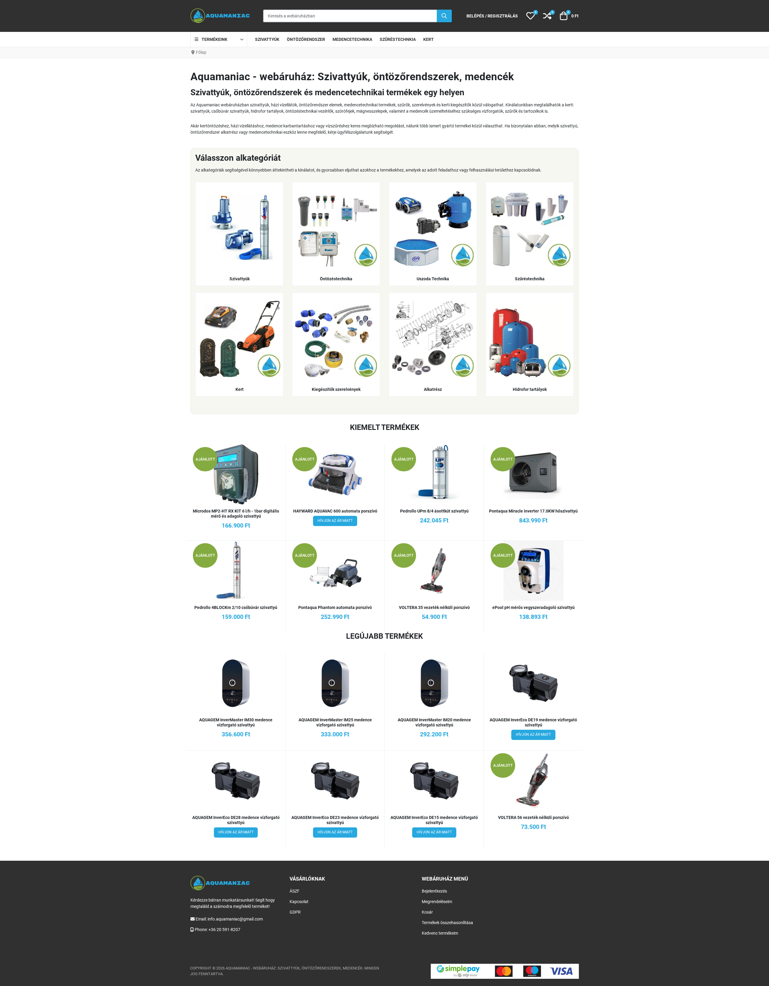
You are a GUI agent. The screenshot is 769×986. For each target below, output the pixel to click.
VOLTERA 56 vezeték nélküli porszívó (533, 817)
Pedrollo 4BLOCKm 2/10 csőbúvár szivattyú (235, 607)
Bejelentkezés (434, 891)
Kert (240, 389)
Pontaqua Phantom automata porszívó (335, 607)
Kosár (427, 912)
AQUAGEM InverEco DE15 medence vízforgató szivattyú (434, 820)
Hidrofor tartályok (530, 389)
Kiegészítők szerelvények (336, 389)
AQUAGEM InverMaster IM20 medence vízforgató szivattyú (434, 722)
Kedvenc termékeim (440, 933)
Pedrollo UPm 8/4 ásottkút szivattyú (434, 511)
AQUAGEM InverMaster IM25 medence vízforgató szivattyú (335, 722)
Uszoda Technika (433, 278)
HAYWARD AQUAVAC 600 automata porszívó (335, 511)
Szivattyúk (239, 278)
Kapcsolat (299, 901)
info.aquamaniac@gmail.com (235, 919)
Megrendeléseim (437, 901)
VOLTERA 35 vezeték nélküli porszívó (434, 607)
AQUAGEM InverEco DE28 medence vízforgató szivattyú (236, 820)
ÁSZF (294, 891)
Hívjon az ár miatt (335, 521)
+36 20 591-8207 (224, 929)
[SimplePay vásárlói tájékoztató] (505, 971)
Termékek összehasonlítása (447, 922)
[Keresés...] (444, 16)
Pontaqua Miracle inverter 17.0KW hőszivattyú (533, 511)
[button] (530, 16)
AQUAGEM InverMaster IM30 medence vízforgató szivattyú (235, 722)
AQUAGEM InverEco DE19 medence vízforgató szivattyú (533, 722)
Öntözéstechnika (336, 278)
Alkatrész (433, 389)
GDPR (295, 912)
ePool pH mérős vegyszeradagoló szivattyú (533, 607)
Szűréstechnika (530, 278)
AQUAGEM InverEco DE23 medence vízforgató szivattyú (335, 820)
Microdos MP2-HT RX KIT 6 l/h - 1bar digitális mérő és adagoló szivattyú (236, 514)
